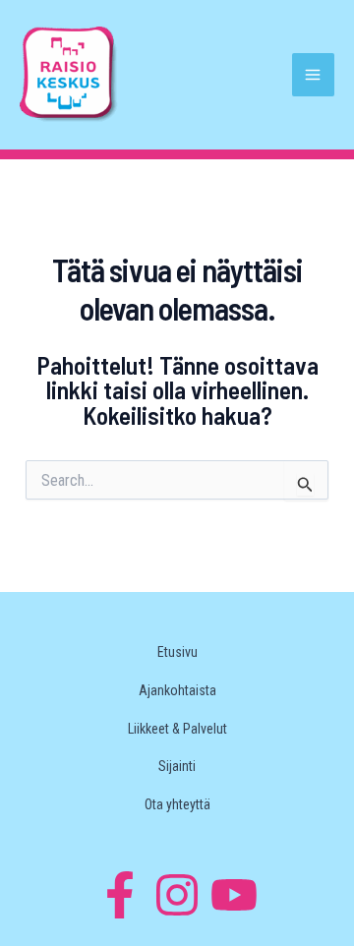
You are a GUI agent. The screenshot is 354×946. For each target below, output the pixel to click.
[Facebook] (120, 894)
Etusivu (177, 652)
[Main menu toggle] (313, 74)
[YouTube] (234, 894)
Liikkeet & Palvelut (177, 729)
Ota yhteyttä (177, 804)
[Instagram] (177, 894)
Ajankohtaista (177, 690)
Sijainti (177, 766)
